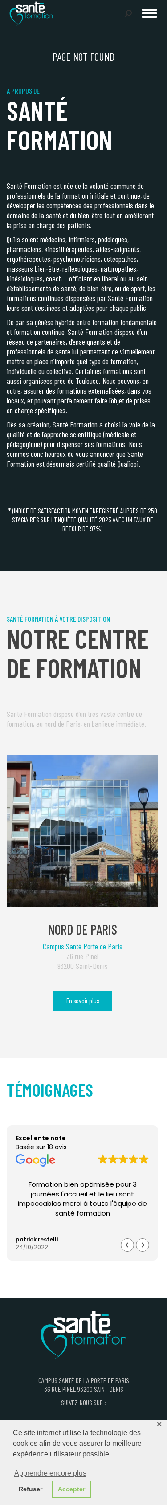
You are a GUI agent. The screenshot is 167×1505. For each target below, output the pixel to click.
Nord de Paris (82, 929)
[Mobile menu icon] (149, 13)
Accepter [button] (71, 1489)
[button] (27, 12)
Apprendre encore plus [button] (50, 1473)
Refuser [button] (30, 1489)
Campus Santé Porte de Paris (82, 946)
